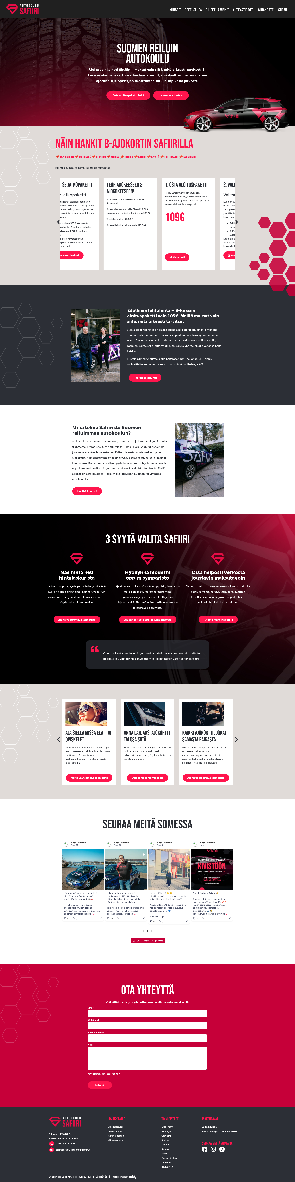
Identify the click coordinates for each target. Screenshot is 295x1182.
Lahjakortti (265, 9)
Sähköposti (93, 1020)
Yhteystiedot (243, 9)
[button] (58, 222)
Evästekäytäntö (102, 1176)
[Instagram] (213, 1149)
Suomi (282, 9)
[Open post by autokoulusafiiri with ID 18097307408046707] (126, 869)
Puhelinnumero (96, 1032)
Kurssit (175, 9)
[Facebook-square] (205, 1149)
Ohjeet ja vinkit (217, 9)
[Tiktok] (222, 1149)
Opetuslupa (193, 9)
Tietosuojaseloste (83, 1176)
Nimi (90, 1008)
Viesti (90, 1045)
